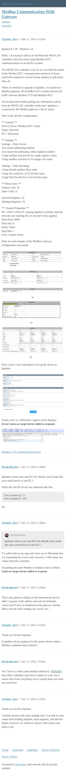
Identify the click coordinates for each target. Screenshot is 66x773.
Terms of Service (50, 750)
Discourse (20, 764)
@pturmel (56, 671)
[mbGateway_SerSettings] (33, 342)
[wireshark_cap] (33, 435)
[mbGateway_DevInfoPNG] (33, 259)
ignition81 (7, 26)
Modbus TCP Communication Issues (21, 452)
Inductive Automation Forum (17, 3)
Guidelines (32, 750)
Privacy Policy (9, 756)
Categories (17, 750)
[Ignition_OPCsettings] (33, 394)
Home (5, 750)
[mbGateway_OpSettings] (33, 312)
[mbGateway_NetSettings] (33, 284)
